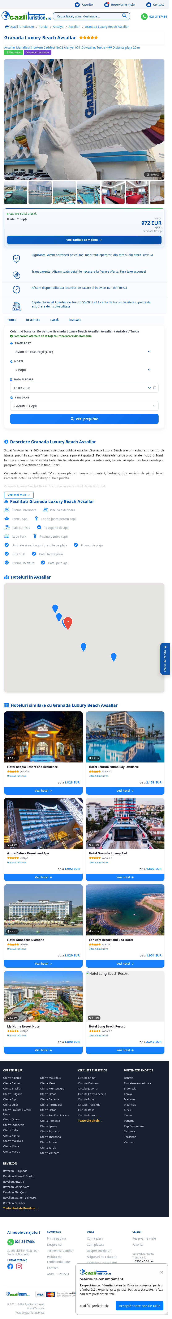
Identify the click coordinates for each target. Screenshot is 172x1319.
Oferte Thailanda (50, 1137)
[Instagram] (19, 1266)
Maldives (129, 1099)
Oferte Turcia (48, 1147)
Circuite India (86, 1099)
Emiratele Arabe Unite (137, 1083)
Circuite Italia (86, 1110)
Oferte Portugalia (51, 1105)
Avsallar (74, 27)
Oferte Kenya (11, 1135)
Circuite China (86, 1078)
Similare (75, 320)
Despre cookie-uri (99, 1251)
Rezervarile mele (122, 5)
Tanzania (129, 1131)
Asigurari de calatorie (102, 1257)
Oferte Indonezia (13, 1125)
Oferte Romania (50, 1120)
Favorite (87, 5)
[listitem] (15, 192)
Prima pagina (56, 1238)
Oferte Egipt (10, 1105)
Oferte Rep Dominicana (54, 1115)
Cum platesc (95, 1244)
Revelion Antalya (13, 1181)
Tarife (11, 320)
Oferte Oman (48, 1094)
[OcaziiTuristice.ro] (26, 15)
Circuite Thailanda (89, 1105)
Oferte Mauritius (50, 1078)
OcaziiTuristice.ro (21, 27)
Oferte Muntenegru (52, 1088)
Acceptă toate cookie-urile (139, 1305)
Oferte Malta (11, 1146)
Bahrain (129, 1078)
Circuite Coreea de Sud (92, 1094)
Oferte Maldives (13, 1141)
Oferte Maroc (11, 1151)
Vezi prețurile (87, 419)
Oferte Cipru (10, 1099)
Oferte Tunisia (48, 1142)
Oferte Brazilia (12, 1088)
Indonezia (130, 1088)
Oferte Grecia (11, 1119)
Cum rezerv (95, 1238)
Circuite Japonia (88, 1088)
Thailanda (130, 1137)
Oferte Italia (10, 1130)
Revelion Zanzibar (14, 1203)
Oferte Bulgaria (12, 1094)
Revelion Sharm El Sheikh (18, 1176)
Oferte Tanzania (50, 1131)
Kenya (128, 1094)
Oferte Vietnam (49, 1153)
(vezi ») (148, 255)
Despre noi (54, 1244)
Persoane (22, 397)
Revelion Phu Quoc (15, 1192)
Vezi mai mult (17, 495)
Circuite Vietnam (88, 1083)
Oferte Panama (49, 1099)
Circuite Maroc (87, 1115)
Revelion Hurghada (15, 1171)
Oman (128, 1115)
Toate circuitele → (90, 1120)
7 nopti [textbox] (21, 370)
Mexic (127, 1110)
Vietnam (129, 1142)
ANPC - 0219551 (58, 1274)
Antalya (58, 27)
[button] (114, 657)
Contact (158, 5)
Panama (129, 1120)
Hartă (54, 320)
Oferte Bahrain (12, 1083)
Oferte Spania (48, 1126)
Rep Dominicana (134, 1126)
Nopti (18, 361)
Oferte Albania (12, 1078)
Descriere (33, 320)
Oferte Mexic (48, 1083)
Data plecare (23, 379)
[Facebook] (10, 1266)
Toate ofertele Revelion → (21, 1208)
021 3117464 (158, 16)
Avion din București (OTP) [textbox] (34, 352)
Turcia (43, 27)
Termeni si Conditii (60, 1251)
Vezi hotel (42, 791)
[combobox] (84, 352)
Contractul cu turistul (102, 1263)
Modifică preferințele (94, 1306)
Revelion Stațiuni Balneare (19, 1197)
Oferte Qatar (48, 1110)
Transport (22, 343)
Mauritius (130, 1105)
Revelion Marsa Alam (16, 1187)
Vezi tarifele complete (82, 240)
